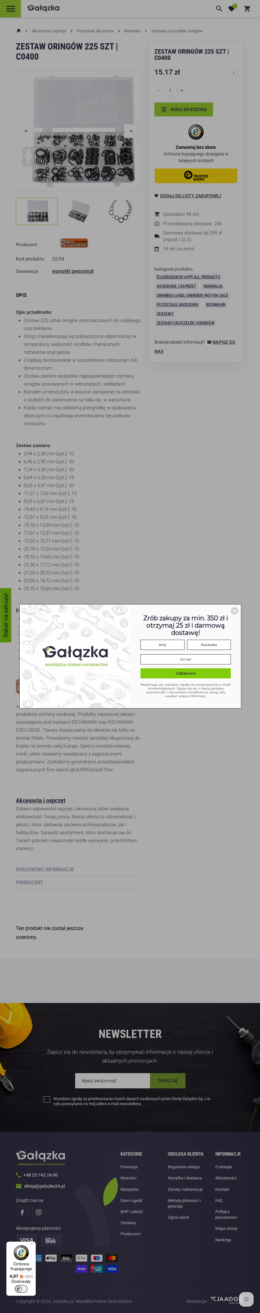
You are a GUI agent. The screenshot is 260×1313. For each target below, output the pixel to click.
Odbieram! (186, 673)
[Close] (234, 611)
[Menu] (32, 1245)
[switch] (21, 1289)
